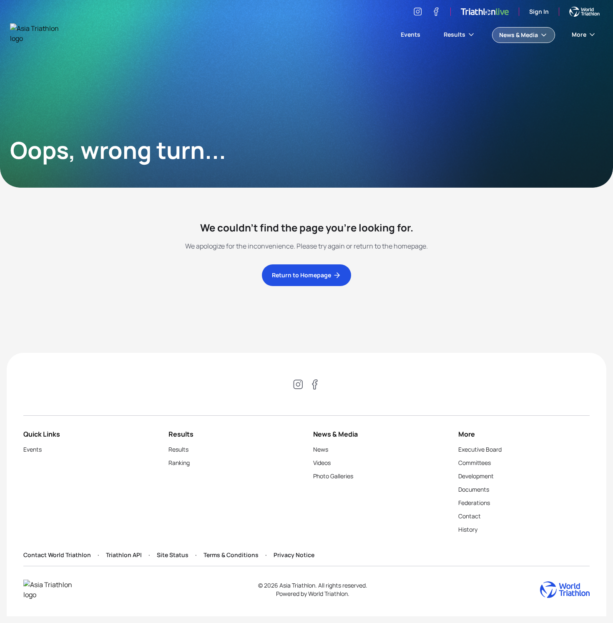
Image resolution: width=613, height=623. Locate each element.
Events (410, 34)
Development (476, 476)
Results (454, 34)
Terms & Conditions (231, 555)
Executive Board (480, 449)
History (467, 529)
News (320, 449)
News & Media (518, 35)
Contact (469, 516)
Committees (474, 463)
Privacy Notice (294, 555)
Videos (322, 463)
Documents (473, 489)
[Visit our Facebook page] (436, 12)
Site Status (172, 555)
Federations (474, 503)
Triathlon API (124, 555)
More (579, 34)
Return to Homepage (301, 275)
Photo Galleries (333, 476)
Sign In (539, 11)
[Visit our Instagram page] (418, 12)
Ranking (179, 463)
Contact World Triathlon (57, 555)
